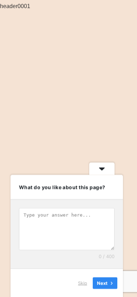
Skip (82, 282)
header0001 (15, 6)
